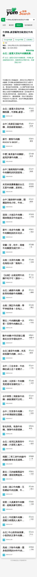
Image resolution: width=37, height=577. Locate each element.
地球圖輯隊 (28, 25)
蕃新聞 (11, 25)
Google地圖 (8, 40)
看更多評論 (30, 50)
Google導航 (19, 40)
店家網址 (29, 40)
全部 (4, 25)
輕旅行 (19, 25)
